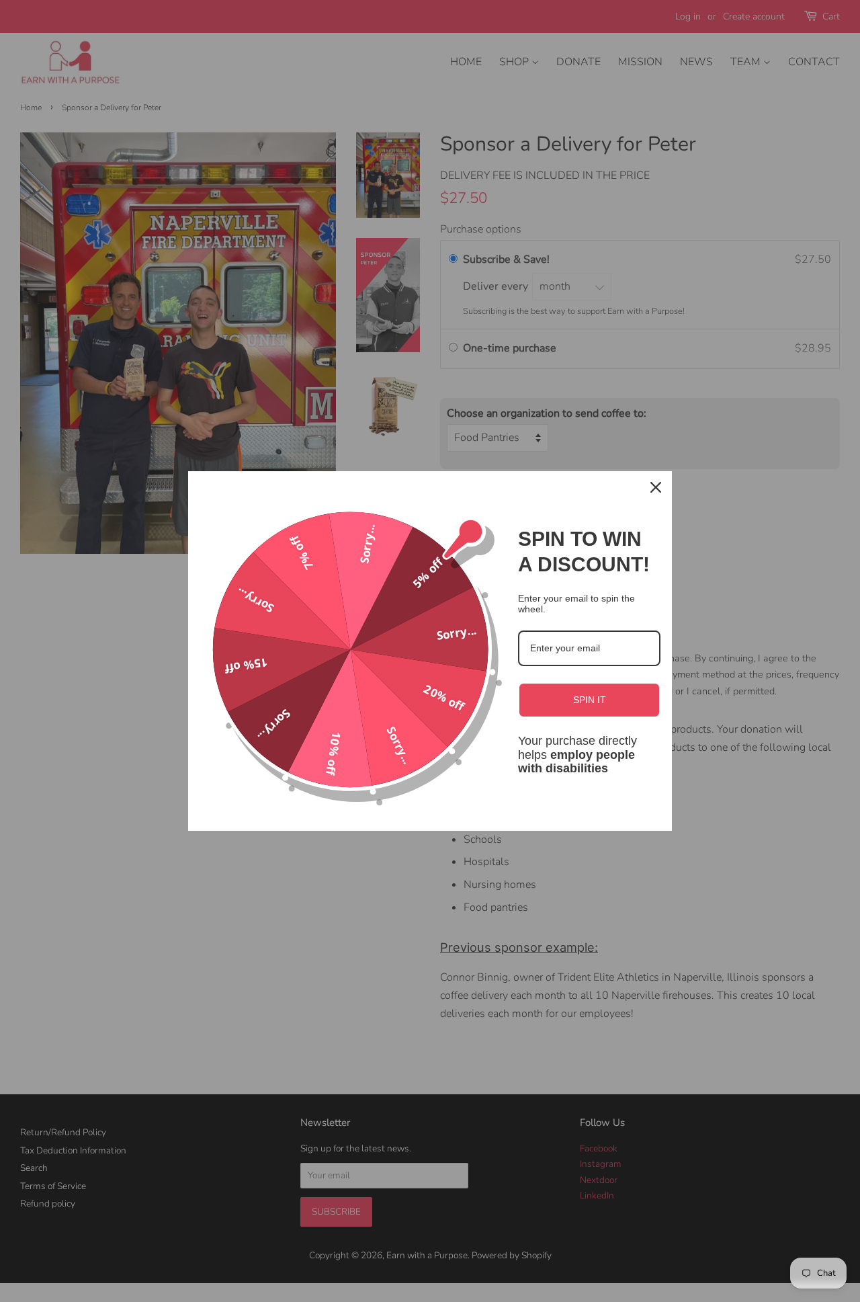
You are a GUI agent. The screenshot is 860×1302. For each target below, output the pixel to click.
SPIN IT (589, 699)
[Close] (656, 487)
